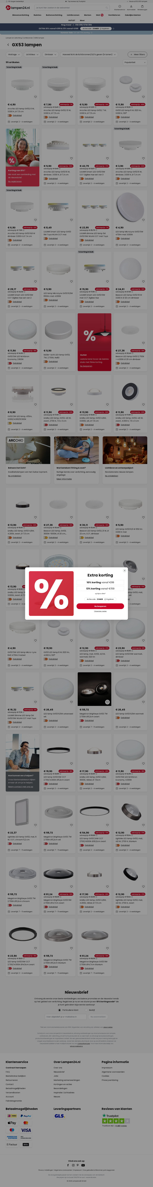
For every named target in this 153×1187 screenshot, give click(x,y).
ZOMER (100, 599)
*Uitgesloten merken (100, 611)
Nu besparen (100, 606)
